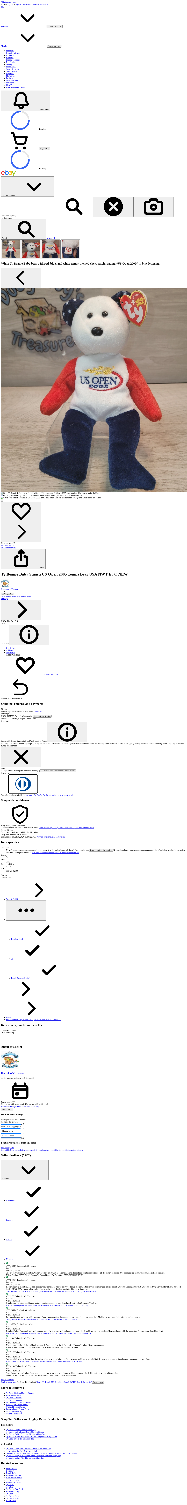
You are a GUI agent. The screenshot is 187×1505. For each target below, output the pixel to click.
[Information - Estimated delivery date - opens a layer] (67, 732)
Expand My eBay (54, 46)
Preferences (10, 78)
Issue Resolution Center (15, 87)
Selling (9, 64)
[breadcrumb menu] (26, 910)
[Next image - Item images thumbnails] (21, 532)
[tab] (93, 830)
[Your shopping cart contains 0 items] (20, 149)
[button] (23, 229)
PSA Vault (10, 85)
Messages (10, 83)
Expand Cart (44, 149)
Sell (2, 7)
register (19, 4)
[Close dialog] (21, 757)
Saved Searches (12, 69)
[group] (93, 393)
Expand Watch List (55, 26)
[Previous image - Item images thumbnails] (21, 278)
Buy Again (10, 62)
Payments (10, 73)
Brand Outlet (31, 4)
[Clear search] (113, 207)
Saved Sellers (11, 71)
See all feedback (7, 1380)
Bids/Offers (10, 55)
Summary (10, 51)
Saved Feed (11, 67)
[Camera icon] (153, 207)
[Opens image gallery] (2, 500)
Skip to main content (9, 2)
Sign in (10, 4)
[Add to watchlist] (21, 512)
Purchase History (13, 60)
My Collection (12, 80)
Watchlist (9, 57)
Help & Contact (43, 4)
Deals (24, 4)
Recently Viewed (13, 53)
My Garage (10, 76)
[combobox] (28, 215)
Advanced (50, 238)
